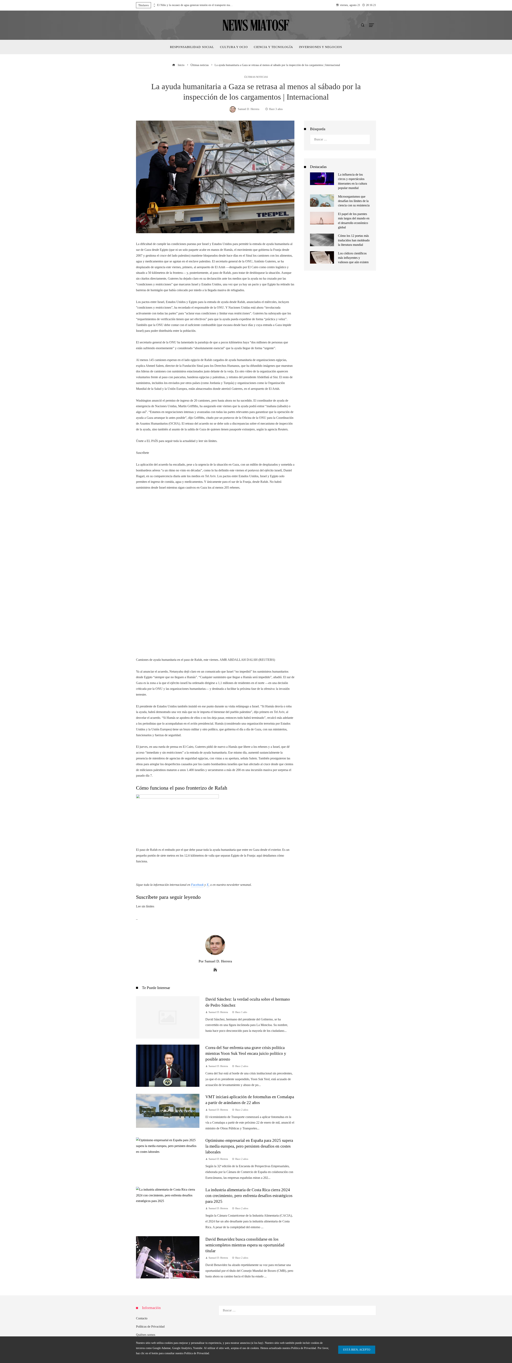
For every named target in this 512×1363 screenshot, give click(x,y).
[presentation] (154, 4)
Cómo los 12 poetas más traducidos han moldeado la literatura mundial (354, 240)
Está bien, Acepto (356, 1349)
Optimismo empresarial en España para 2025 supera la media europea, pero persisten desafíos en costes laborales (249, 1146)
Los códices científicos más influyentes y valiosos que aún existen (353, 258)
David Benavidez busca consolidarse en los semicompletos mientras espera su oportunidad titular (244, 1245)
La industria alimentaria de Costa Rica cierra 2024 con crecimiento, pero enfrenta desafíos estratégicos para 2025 (248, 1195)
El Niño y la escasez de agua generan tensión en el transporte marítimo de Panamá (195, 5)
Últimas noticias (256, 77)
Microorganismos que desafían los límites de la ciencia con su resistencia (354, 201)
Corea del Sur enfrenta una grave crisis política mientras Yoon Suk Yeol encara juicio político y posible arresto (245, 1053)
